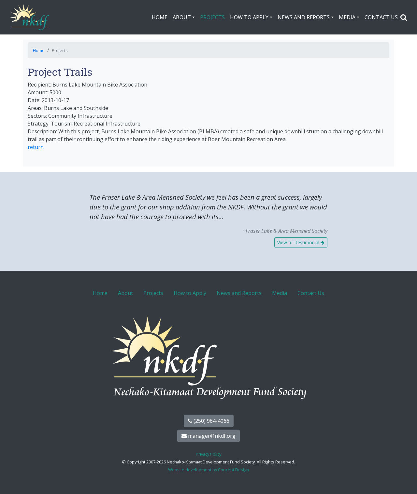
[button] (403, 17)
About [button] (182, 17)
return (36, 147)
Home (159, 17)
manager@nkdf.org (211, 435)
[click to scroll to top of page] (405, 481)
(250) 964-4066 (210, 420)
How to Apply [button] (249, 17)
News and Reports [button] (304, 17)
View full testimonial (299, 242)
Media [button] (347, 17)
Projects (212, 17)
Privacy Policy (208, 454)
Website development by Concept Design (208, 470)
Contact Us (381, 17)
